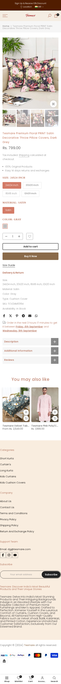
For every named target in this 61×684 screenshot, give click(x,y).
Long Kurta (6, 470)
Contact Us (7, 507)
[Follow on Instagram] (9, 555)
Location (27, 6)
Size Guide (9, 265)
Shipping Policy (9, 525)
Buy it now (30, 256)
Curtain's (5, 464)
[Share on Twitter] (10, 315)
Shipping (24, 155)
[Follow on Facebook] (3, 555)
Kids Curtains (8, 476)
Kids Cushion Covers (12, 482)
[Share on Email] (29, 315)
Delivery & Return (13, 272)
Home (6, 26)
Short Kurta (7, 458)
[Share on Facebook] (4, 315)
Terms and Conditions (13, 513)
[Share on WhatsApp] (36, 315)
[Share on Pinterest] (16, 315)
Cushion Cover (18, 299)
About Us (5, 501)
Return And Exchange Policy (17, 531)
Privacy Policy (8, 519)
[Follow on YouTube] (15, 555)
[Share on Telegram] (23, 315)
